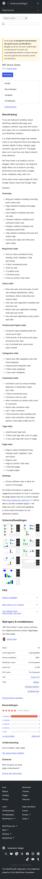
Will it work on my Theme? (13, 605)
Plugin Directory (8, 10)
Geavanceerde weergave (12, 698)
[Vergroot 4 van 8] (17, 571)
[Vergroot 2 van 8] (17, 541)
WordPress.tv (9, 818)
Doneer (26, 815)
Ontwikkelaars (8, 815)
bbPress (6, 834)
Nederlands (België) (16, 848)
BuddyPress (8, 838)
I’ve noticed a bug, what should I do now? (11, 612)
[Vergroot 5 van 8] (37, 527)
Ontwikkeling (10, 101)
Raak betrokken (29, 807)
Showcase (26, 787)
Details (7, 83)
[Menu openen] (38, 3)
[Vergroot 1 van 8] (17, 527)
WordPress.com (9, 826)
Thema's (25, 791)
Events (25, 810)
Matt (5, 830)
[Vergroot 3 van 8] (17, 559)
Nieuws (5, 791)
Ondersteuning (10, 107)
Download (8, 75)
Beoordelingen (10, 89)
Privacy (5, 799)
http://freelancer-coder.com (18, 500)
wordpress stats (33, 691)
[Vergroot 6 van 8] (37, 542)
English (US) (35, 677)
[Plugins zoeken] (26, 18)
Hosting (5, 795)
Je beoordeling (8, 736)
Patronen (26, 799)
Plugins (25, 795)
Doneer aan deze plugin (12, 773)
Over (4, 787)
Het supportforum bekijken (13, 753)
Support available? (9, 598)
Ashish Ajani (12, 68)
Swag (25, 818)
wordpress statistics (32, 687)
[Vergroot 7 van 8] (37, 552)
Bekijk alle (36, 736)
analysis (36, 682)
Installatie (8, 95)
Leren (4, 807)
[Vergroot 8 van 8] (37, 562)
